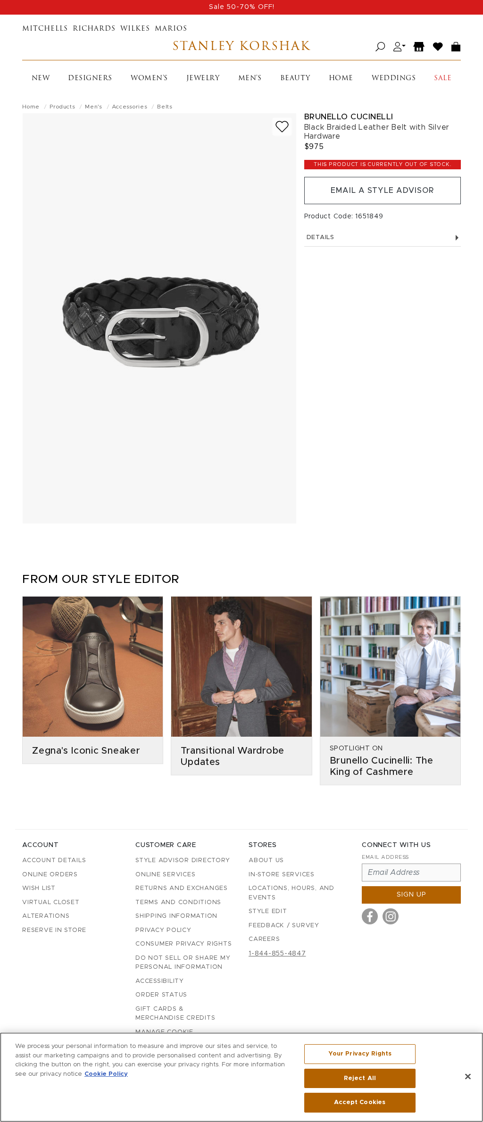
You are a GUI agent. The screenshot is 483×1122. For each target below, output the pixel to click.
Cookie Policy (106, 1074)
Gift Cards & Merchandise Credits (175, 1014)
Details (320, 237)
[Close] (468, 1076)
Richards (94, 29)
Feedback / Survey (284, 926)
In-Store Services (282, 875)
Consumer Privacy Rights (183, 944)
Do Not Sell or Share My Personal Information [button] (182, 963)
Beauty (295, 78)
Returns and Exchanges (181, 888)
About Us (266, 860)
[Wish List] (438, 47)
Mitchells (45, 29)
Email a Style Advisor (382, 190)
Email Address (385, 857)
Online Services (165, 875)
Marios (171, 29)
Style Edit (268, 911)
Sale (442, 78)
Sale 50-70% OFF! (242, 7)
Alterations (45, 916)
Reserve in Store (54, 930)
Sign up (411, 894)
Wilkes (135, 29)
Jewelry (203, 78)
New (41, 78)
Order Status (161, 995)
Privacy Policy (163, 930)
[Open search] (380, 47)
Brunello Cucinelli (348, 117)
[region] (241, 1077)
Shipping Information (176, 916)
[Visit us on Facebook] (370, 916)
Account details (54, 860)
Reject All (360, 1078)
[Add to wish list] (282, 126)
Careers (264, 939)
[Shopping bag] (456, 47)
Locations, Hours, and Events (291, 893)
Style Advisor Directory (182, 860)
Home (341, 78)
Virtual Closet (51, 902)
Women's (149, 78)
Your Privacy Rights (359, 1054)
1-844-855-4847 (277, 953)
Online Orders (50, 875)
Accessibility (159, 981)
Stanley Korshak (241, 47)
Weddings (394, 78)
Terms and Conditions (178, 902)
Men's (250, 78)
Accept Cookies (359, 1102)
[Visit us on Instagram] (391, 916)
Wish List (39, 888)
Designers (90, 78)
